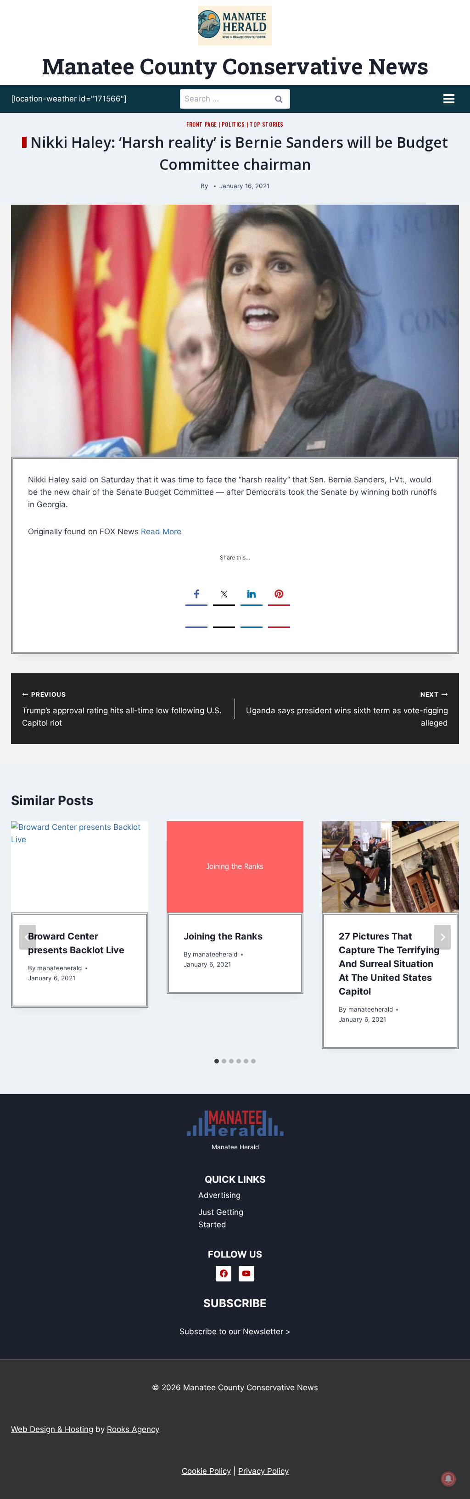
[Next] (442, 937)
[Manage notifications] (448, 1478)
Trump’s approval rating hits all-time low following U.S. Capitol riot (122, 709)
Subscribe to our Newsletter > (235, 1331)
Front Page (201, 124)
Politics (233, 124)
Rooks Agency (133, 1429)
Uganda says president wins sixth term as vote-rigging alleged (347, 709)
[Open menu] (448, 99)
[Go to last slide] (27, 937)
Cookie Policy (206, 1471)
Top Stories (267, 124)
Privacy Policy (263, 1471)
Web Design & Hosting (52, 1429)
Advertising (219, 1195)
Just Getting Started (220, 1218)
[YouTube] (246, 1273)
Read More (161, 531)
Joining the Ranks (223, 936)
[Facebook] (223, 1273)
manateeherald (59, 968)
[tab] (216, 1061)
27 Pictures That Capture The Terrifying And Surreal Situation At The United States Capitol (389, 964)
